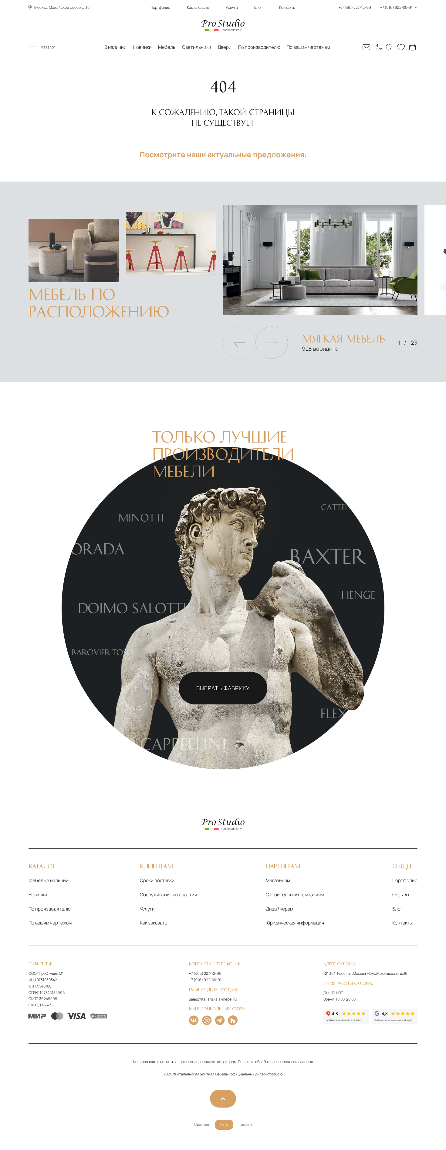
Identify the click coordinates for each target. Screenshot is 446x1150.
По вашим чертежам (308, 47)
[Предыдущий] (239, 342)
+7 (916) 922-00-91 (205, 979)
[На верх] (223, 1099)
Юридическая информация (295, 923)
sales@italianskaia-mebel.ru (213, 999)
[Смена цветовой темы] (378, 47)
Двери (224, 47)
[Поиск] (389, 47)
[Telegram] (220, 1020)
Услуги (232, 7)
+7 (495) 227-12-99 (205, 973)
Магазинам (278, 880)
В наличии (115, 47)
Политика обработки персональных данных (275, 1061)
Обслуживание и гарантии (168, 894)
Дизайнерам (279, 909)
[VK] (193, 1020)
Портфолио (160, 7)
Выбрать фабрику (223, 688)
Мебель (166, 47)
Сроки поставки (157, 880)
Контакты (287, 7)
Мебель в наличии (49, 880)
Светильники (196, 47)
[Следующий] (271, 342)
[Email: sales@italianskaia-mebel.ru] (366, 47)
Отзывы (400, 894)
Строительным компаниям (295, 894)
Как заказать (198, 7)
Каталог (48, 47)
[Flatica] (233, 1020)
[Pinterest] (206, 1020)
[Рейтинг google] (394, 1016)
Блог (258, 7)
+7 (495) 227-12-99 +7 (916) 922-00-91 (376, 7)
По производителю (259, 47)
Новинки (142, 47)
